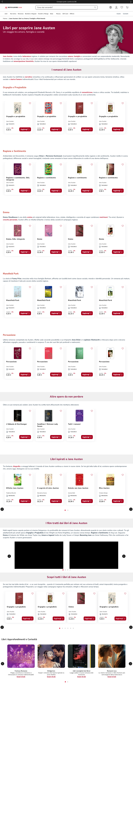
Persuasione (11, 362)
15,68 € (102, 502)
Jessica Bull (71, 493)
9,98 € (39, 375)
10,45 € (71, 191)
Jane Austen (10, 121)
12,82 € (40, 130)
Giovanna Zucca (42, 493)
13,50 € (39, 128)
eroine (29, 217)
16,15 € (71, 314)
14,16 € (71, 438)
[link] (110, 7)
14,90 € (70, 435)
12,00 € (101, 128)
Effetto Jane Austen (14, 488)
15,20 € (9, 502)
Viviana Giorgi (103, 493)
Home (5, 18)
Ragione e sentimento (46, 178)
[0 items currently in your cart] (127, 7)
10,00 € (8, 128)
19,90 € (70, 499)
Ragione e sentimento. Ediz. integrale (18, 179)
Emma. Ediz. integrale (15, 239)
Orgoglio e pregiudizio (15, 116)
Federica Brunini (11, 493)
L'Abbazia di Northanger (16, 424)
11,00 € (70, 189)
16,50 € (101, 499)
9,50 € (8, 130)
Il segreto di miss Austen (48, 488)
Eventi (119, 14)
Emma (39, 239)
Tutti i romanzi (74, 424)
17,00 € (70, 312)
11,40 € (102, 130)
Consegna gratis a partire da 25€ (66, 2)
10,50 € (39, 373)
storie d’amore (16, 79)
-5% (12, 128)
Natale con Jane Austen (78, 488)
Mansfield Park (12, 300)
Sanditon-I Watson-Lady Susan (47, 425)
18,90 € (71, 502)
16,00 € (8, 499)
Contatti (125, 14)
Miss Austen (104, 488)
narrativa (28, 77)
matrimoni (104, 217)
